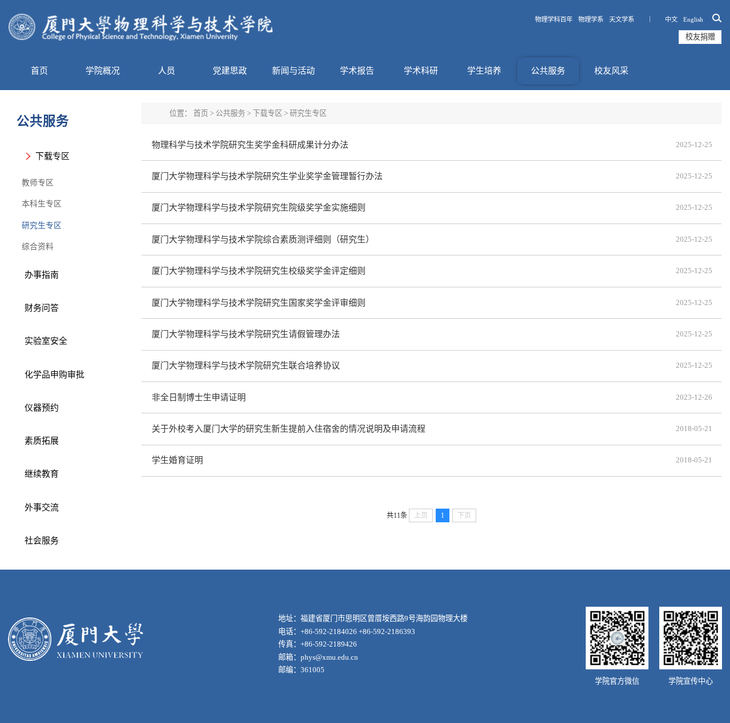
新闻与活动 (293, 70)
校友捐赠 (700, 37)
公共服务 (548, 70)
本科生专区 (42, 204)
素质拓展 (42, 440)
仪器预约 (42, 407)
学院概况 (103, 70)
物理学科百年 (554, 19)
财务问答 (42, 307)
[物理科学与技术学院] (141, 27)
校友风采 (611, 70)
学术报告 (357, 70)
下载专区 (52, 156)
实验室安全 (46, 341)
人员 (166, 70)
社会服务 (42, 540)
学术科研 (421, 70)
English (693, 19)
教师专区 (38, 182)
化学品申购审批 (54, 374)
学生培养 (484, 70)
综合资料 (38, 246)
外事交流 (42, 507)
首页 (39, 70)
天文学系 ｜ (634, 19)
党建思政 (230, 70)
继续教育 (42, 473)
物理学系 (590, 19)
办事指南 (42, 274)
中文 (671, 19)
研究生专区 (42, 225)
